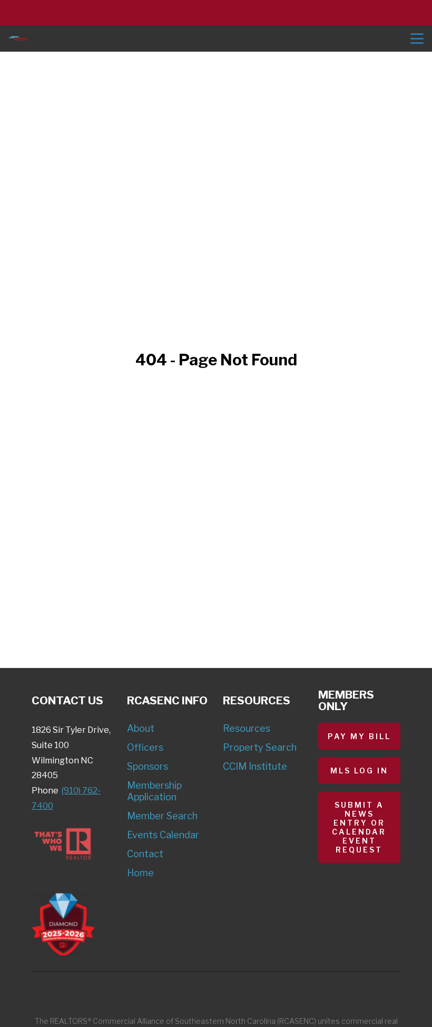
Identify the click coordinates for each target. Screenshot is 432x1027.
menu (417, 38)
